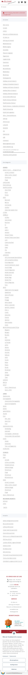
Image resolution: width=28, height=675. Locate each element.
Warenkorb (6, 62)
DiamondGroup (7, 185)
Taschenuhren (6, 396)
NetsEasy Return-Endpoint (9, 90)
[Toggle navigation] (19, 2)
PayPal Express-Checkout (9, 103)
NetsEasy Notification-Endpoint (11, 87)
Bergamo (7, 330)
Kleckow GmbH (7, 545)
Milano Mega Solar (9, 282)
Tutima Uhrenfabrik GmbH (9, 558)
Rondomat (7, 370)
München (7, 352)
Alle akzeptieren (14, 660)
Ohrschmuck (8, 177)
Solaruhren (7, 315)
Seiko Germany (7, 552)
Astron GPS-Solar (9, 295)
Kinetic (6, 312)
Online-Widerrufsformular (9, 96)
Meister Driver (8, 275)
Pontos (6, 195)
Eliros (6, 192)
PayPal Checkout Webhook (9, 100)
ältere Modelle (8, 322)
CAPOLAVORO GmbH (8, 527)
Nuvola (6, 360)
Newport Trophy (9, 235)
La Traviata (7, 342)
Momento (7, 350)
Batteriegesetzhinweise (9, 143)
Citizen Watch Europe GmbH (10, 530)
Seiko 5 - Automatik (10, 305)
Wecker (6, 441)
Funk (4, 416)
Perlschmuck (8, 470)
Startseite (5, 128)
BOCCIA (5, 382)
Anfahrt (5, 31)
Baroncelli (7, 200)
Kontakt (5, 28)
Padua (6, 362)
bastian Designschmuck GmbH (10, 520)
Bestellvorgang (7, 46)
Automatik (7, 431)
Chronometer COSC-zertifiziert (12, 436)
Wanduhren (8, 443)
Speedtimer (8, 292)
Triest (6, 377)
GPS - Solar (7, 418)
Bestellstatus (6, 71)
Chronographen (7, 398)
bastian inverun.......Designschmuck (12, 170)
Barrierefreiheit (7, 68)
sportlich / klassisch (10, 307)
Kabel (6, 247)
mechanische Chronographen (12, 401)
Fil (5, 225)
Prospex (7, 297)
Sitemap (5, 118)
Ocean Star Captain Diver (11, 210)
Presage (7, 300)
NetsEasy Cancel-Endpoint (9, 81)
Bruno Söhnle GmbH (8, 523)
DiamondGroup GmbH (8, 533)
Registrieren (6, 56)
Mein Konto (6, 25)
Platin (4, 455)
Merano (7, 347)
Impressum (5, 656)
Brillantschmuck (9, 477)
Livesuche (5, 125)
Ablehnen (14, 669)
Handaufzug (8, 428)
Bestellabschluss (7, 43)
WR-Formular (6, 121)
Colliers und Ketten (10, 462)
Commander (8, 205)
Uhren (4, 503)
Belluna (7, 202)
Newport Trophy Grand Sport (12, 237)
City (6, 250)
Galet (6, 227)
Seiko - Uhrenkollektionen (9, 115)
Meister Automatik (9, 272)
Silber (4, 480)
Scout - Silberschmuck (10, 387)
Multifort (7, 207)
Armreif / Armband (9, 172)
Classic (6, 245)
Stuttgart (7, 375)
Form (6, 285)
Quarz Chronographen (10, 403)
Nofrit (6, 357)
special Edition (6, 411)
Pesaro (6, 365)
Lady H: (7, 230)
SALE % (5, 507)
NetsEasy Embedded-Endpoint (11, 84)
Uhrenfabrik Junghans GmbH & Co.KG (12, 561)
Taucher (5, 413)
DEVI (6, 337)
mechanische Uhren (8, 426)
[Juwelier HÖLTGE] (8, 2)
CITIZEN (5, 212)
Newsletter (5, 50)
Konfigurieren (14, 664)
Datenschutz (13, 656)
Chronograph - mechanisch (12, 433)
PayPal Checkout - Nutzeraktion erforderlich (14, 106)
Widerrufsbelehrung (8, 146)
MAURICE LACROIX (7, 187)
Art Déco (7, 217)
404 (4, 131)
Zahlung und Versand (8, 40)
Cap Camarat (8, 220)
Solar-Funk (7, 421)
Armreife (7, 460)
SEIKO (4, 287)
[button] (21, 2)
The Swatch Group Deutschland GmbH (12, 555)
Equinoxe (7, 222)
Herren (4, 406)
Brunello (7, 335)
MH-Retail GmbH (7, 548)
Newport (7, 232)
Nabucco (7, 355)
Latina (6, 345)
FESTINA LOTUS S (7, 539)
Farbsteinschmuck (9, 465)
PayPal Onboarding (8, 109)
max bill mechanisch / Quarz (12, 265)
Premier (7, 317)
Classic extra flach (9, 242)
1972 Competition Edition (11, 260)
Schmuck (5, 501)
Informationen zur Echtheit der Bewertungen (14, 673)
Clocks (6, 325)
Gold (4, 457)
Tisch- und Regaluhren (10, 446)
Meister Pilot (8, 280)
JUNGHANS (6, 255)
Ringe (6, 180)
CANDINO (5, 380)
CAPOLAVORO (6, 182)
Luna (6, 240)
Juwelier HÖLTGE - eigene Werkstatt (12, 542)
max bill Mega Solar (10, 270)
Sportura (7, 320)
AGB (4, 137)
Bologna (7, 332)
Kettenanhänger (9, 467)
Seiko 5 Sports (8, 302)
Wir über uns (6, 37)
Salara (6, 372)
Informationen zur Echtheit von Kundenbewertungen (11, 150)
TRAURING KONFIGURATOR (10, 155)
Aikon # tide (8, 190)
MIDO (4, 197)
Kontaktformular (14, 609)
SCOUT (4, 385)
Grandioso (7, 340)
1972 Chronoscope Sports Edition (13, 257)
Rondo (6, 367)
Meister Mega (8, 277)
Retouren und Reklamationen (10, 34)
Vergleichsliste (6, 59)
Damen (5, 408)
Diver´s (7, 310)
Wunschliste (6, 65)
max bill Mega (8, 267)
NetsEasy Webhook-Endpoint (10, 93)
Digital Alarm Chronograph (11, 290)
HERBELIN (5, 215)
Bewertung (5, 75)
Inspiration (7, 252)
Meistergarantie (7, 78)
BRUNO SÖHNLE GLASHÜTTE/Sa (11, 327)
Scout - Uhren (8, 390)
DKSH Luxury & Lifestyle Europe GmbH (12, 536)
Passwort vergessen (8, 53)
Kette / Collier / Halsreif (11, 175)
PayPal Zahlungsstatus (8, 112)
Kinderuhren (6, 448)
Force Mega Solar (9, 262)
